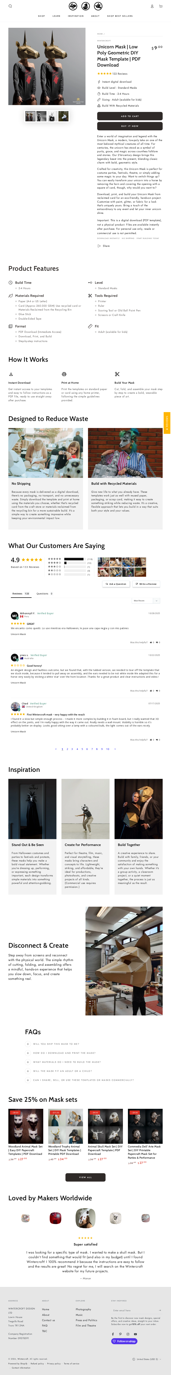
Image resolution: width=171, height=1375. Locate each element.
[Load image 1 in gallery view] (30, 116)
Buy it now (130, 126)
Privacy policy (53, 1363)
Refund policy (37, 1363)
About (45, 1315)
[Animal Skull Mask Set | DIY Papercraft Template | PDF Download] (105, 1126)
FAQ (45, 1325)
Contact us (48, 1320)
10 (107, 749)
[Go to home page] (85, 6)
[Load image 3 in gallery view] (52, 116)
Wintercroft (104, 41)
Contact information (21, 1367)
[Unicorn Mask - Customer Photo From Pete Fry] (116, 562)
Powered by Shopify (17, 1363)
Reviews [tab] (17, 593)
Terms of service (71, 1363)
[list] (85, 311)
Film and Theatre (86, 1325)
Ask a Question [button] (117, 583)
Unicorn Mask (18, 634)
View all (85, 1177)
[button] (10, 6)
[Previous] (11, 1218)
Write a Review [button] (148, 583)
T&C (44, 1331)
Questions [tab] (42, 593)
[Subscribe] (161, 1310)
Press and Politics (86, 1320)
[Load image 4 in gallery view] (63, 116)
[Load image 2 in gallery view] (41, 116)
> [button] (115, 749)
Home (100, 34)
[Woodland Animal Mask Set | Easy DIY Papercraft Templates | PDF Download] (25, 1126)
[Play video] (85, 809)
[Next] (159, 1218)
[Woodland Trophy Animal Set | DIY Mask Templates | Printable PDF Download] (65, 1126)
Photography (83, 1309)
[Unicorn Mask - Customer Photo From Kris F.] (128, 572)
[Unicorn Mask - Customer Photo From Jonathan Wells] (104, 562)
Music (79, 1315)
